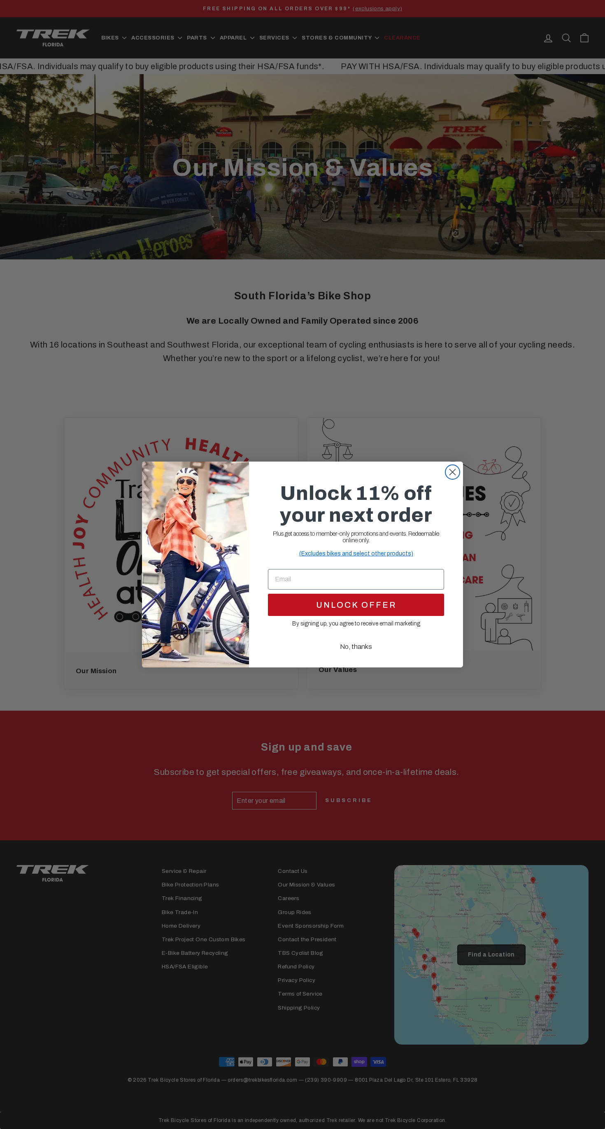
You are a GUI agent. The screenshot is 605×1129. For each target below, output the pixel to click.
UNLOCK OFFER (356, 604)
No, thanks (356, 646)
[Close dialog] (452, 472)
